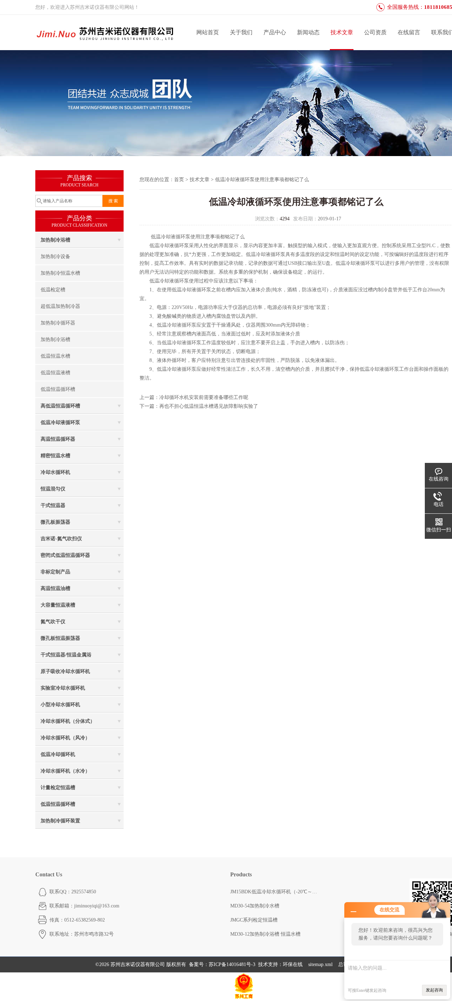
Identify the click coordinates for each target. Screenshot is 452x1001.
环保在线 (293, 964)
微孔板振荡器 (55, 522)
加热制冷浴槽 (55, 240)
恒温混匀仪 (53, 488)
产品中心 (274, 32)
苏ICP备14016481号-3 (232, 964)
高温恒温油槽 (55, 588)
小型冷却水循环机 (60, 704)
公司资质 (375, 32)
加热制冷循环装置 (60, 820)
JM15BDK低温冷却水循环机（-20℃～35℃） (274, 891)
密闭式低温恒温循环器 (65, 555)
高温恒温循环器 (58, 439)
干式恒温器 (53, 505)
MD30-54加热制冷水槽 (254, 905)
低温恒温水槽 (55, 356)
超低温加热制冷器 (60, 306)
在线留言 (409, 32)
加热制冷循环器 (58, 323)
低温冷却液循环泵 (60, 422)
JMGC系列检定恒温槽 (254, 920)
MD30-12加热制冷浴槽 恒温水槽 (265, 934)
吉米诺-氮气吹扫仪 (61, 538)
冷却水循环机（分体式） (68, 721)
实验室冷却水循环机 (63, 688)
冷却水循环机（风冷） (65, 737)
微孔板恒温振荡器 (60, 638)
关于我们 (241, 32)
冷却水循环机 (55, 472)
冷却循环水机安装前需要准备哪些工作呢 (203, 397)
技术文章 (342, 32)
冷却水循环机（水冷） (65, 771)
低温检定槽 (53, 289)
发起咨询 (434, 990)
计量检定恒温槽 (58, 787)
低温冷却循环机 (58, 754)
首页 (179, 179)
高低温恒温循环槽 (60, 406)
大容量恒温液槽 (58, 605)
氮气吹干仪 (53, 621)
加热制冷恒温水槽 (60, 273)
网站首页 (207, 32)
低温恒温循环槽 (58, 389)
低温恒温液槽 (55, 372)
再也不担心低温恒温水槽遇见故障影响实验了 (208, 406)
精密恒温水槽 (55, 455)
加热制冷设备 (55, 256)
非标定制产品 (55, 571)
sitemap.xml (320, 964)
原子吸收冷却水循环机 (65, 671)
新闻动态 (308, 32)
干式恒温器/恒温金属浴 (66, 654)
